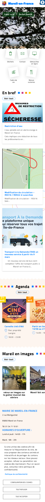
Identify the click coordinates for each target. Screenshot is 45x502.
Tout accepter (21, 496)
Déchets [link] (10, 61)
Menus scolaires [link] (31, 81)
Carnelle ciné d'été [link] (14, 326)
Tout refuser (21, 489)
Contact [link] (22, 61)
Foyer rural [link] (9, 14)
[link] (42, 2)
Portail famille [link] (25, 14)
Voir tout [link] (8, 98)
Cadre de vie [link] (13, 81)
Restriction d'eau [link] (13, 126)
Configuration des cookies (21, 482)
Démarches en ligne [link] (34, 62)
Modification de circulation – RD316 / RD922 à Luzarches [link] (20, 194)
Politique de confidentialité (16, 474)
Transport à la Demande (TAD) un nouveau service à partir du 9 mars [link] (21, 254)
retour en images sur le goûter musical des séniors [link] (14, 395)
